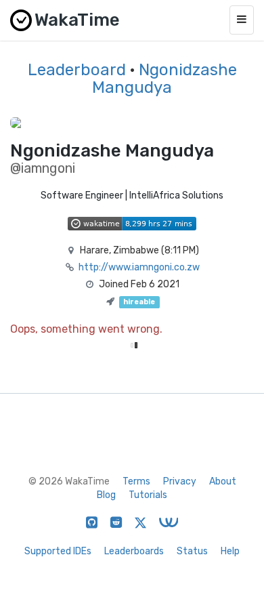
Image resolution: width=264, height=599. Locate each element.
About (222, 481)
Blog (106, 495)
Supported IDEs (57, 551)
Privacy (179, 481)
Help (230, 551)
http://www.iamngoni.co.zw (139, 267)
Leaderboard (77, 69)
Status (192, 551)
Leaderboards (134, 551)
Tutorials (148, 495)
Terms (136, 481)
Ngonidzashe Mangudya (164, 78)
